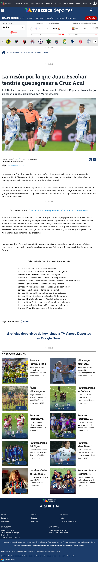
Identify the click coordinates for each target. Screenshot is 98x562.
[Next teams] (95, 41)
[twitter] (40, 507)
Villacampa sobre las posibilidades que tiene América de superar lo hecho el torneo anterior (87, 362)
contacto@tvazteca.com (57, 530)
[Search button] (91, 10)
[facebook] (53, 507)
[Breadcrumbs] (4, 52)
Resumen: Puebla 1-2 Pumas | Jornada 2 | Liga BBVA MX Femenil (87, 472)
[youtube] (49, 507)
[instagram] (45, 507)
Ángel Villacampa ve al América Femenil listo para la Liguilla (39, 389)
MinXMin (61, 34)
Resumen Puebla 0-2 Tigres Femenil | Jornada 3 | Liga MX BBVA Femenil (38, 444)
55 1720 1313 (53, 533)
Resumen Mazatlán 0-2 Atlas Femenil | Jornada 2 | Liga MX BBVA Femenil (86, 444)
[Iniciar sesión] (95, 3)
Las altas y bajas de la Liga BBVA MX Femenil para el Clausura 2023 (38, 472)
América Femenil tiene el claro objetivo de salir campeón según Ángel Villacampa (38, 362)
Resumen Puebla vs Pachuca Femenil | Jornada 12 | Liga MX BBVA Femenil (87, 389)
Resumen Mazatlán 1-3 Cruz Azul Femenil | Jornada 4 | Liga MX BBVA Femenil (86, 417)
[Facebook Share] (90, 159)
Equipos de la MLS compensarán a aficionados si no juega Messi (58, 210)
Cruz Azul (26, 321)
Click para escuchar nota (15, 165)
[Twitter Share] (94, 159)
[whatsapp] (57, 506)
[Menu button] (6, 10)
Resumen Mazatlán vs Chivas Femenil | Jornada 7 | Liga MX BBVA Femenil (38, 417)
